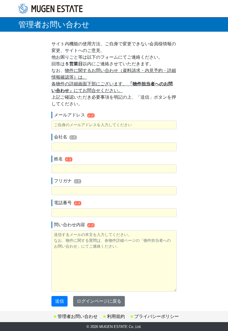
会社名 (65, 137)
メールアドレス (74, 115)
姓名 (63, 158)
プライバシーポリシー (156, 316)
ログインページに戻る (99, 301)
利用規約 (116, 316)
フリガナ (67, 180)
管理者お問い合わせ (78, 316)
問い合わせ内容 (74, 224)
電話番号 (67, 202)
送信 (59, 301)
